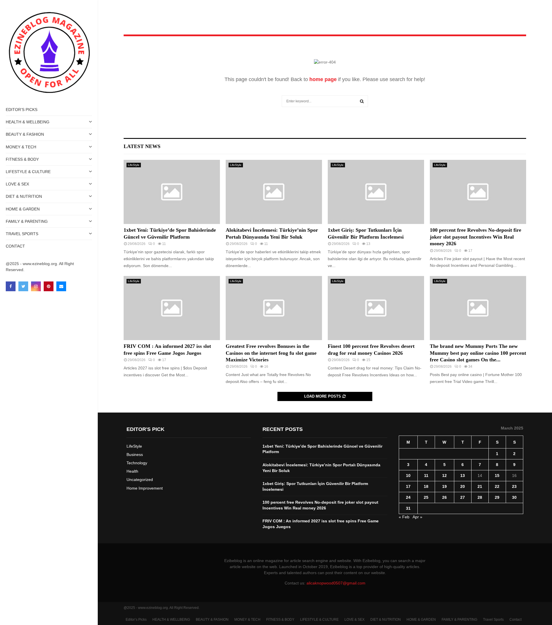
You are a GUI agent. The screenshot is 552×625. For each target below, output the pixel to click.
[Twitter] (23, 286)
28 (480, 497)
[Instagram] (36, 286)
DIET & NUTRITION (24, 196)
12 (444, 475)
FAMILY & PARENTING (27, 221)
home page (323, 79)
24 (408, 497)
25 (426, 497)
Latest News (142, 146)
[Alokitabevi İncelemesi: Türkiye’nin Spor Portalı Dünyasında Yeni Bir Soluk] (274, 192)
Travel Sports (22, 233)
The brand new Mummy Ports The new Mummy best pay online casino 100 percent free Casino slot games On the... (478, 353)
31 (408, 508)
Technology (136, 463)
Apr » (417, 517)
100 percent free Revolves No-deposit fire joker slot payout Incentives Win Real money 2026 (475, 236)
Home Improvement (144, 488)
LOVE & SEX (17, 184)
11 (426, 475)
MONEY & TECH (21, 147)
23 (514, 486)
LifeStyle (133, 164)
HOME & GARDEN (23, 209)
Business (134, 454)
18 (426, 486)
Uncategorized (139, 479)
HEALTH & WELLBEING (27, 122)
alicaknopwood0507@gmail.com (335, 583)
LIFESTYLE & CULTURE (28, 171)
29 (497, 497)
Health (132, 471)
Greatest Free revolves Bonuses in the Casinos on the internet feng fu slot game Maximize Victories (271, 353)
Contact (15, 246)
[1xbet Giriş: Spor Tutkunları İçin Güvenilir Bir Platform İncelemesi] (376, 192)
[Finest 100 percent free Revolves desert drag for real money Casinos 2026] (376, 308)
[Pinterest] (48, 286)
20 (462, 486)
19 (444, 486)
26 (444, 497)
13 (462, 475)
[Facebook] (11, 286)
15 (497, 475)
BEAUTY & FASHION (25, 134)
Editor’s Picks (21, 109)
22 (497, 486)
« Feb (404, 517)
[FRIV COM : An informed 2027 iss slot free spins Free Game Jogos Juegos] (172, 308)
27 (462, 497)
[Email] (61, 286)
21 (480, 486)
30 (514, 497)
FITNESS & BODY (22, 159)
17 (408, 486)
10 (408, 475)
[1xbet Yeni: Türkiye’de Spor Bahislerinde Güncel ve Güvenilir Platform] (172, 192)
